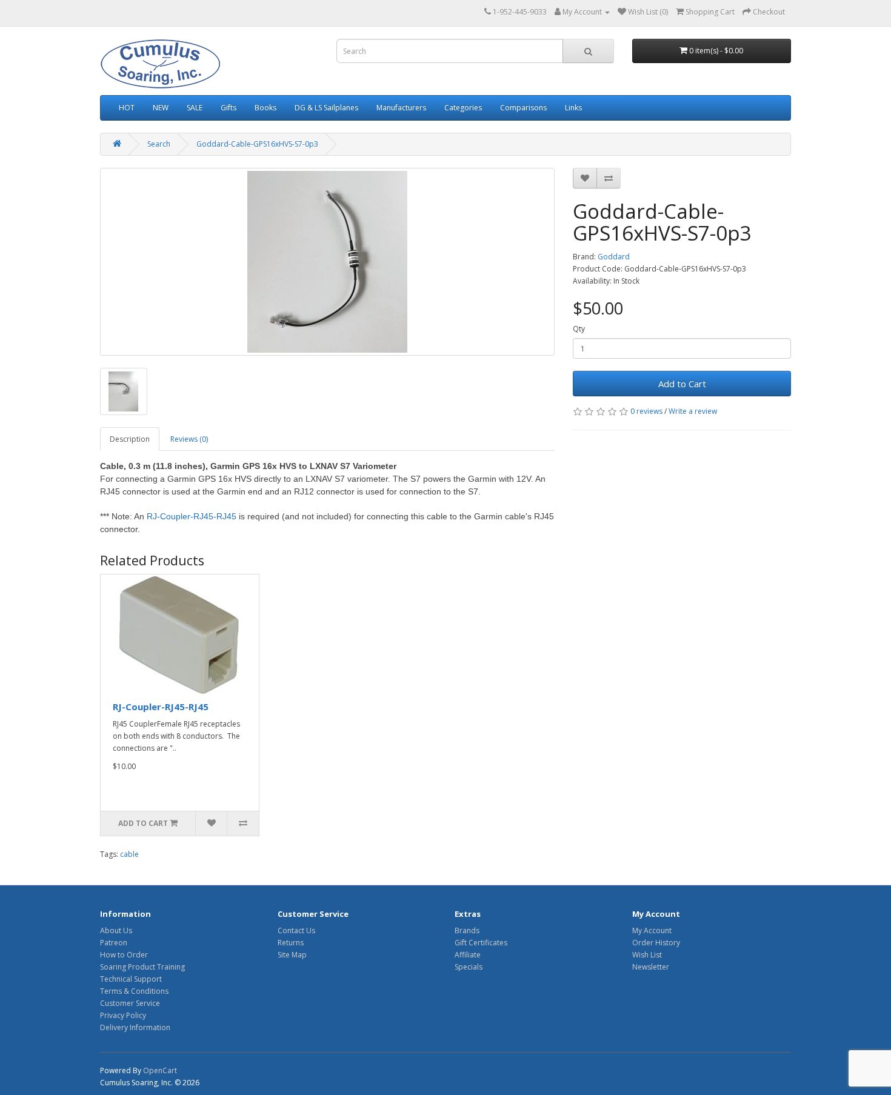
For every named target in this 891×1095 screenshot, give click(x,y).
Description (130, 439)
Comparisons (523, 107)
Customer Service (130, 1003)
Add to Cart (682, 384)
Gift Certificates (481, 942)
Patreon (113, 942)
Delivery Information (135, 1027)
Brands (467, 930)
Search (158, 144)
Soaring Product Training (142, 967)
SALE (194, 107)
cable (129, 854)
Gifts (228, 107)
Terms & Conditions (134, 991)
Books (265, 107)
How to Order (124, 955)
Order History (656, 942)
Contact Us (296, 930)
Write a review (693, 411)
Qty (579, 329)
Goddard (614, 256)
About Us (116, 930)
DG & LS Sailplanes (326, 107)
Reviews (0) (189, 439)
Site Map (292, 955)
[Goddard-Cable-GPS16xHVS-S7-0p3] (327, 262)
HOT (127, 107)
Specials (468, 967)
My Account (652, 930)
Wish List (647, 955)
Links (573, 107)
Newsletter (650, 967)
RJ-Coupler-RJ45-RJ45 (191, 516)
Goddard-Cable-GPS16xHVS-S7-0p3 (257, 144)
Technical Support (131, 979)
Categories (463, 107)
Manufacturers (401, 107)
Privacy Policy (123, 1015)
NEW (161, 107)
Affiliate (468, 955)
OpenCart (160, 1070)
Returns (291, 942)
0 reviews (646, 411)
